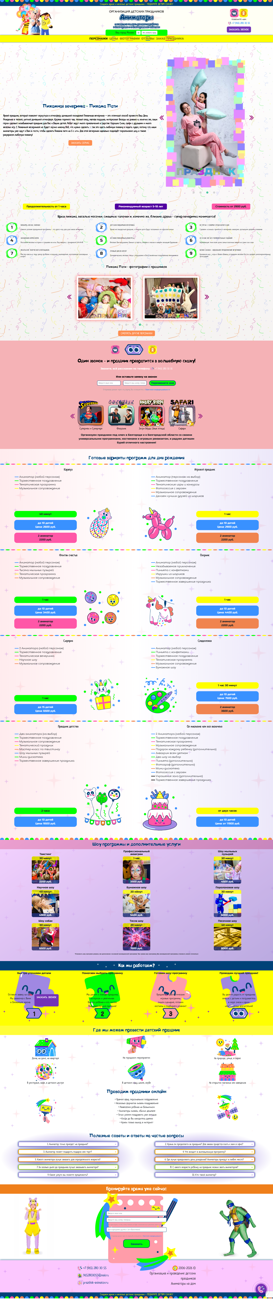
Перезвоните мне (162, 383)
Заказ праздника (170, 38)
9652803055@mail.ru (96, 1275)
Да (138, 33)
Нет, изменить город (149, 33)
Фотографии (130, 38)
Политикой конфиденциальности (157, 389)
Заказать (136, 1244)
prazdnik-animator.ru (95, 1282)
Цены (113, 38)
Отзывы (147, 38)
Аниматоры (136, 17)
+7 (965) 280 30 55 (241, 23)
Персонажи (98, 38)
